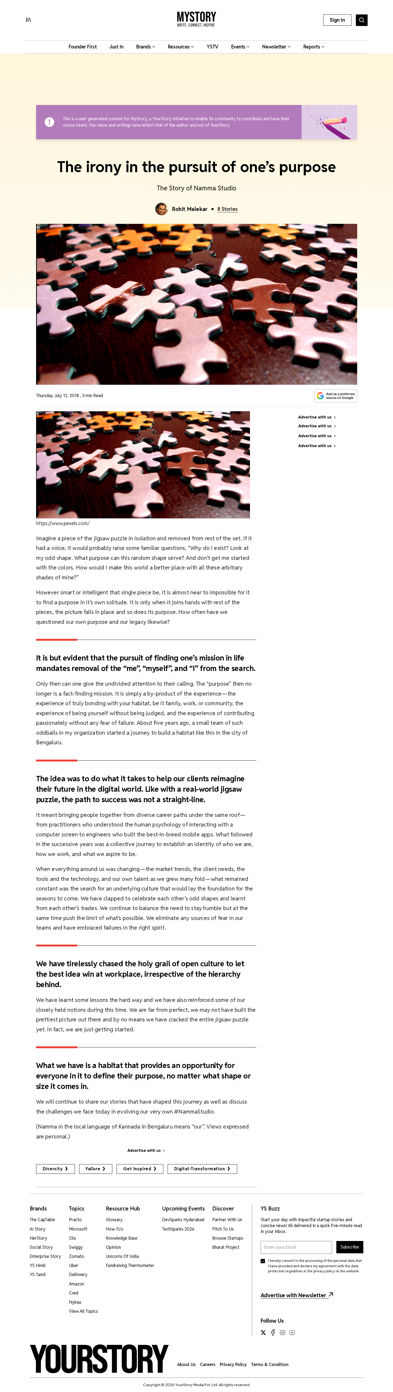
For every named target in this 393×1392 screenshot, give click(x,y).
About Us (186, 1364)
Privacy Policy (233, 1364)
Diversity (53, 1169)
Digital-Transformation (199, 1169)
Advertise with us (144, 1150)
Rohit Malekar (190, 209)
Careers (207, 1364)
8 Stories (227, 209)
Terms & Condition (269, 1364)
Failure (93, 1169)
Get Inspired (137, 1169)
